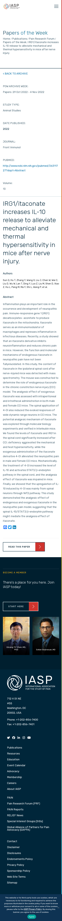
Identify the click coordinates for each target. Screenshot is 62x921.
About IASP (14, 789)
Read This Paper (19, 547)
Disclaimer (13, 847)
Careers (11, 783)
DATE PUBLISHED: (14, 123)
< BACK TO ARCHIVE (15, 73)
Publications (14, 747)
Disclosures (14, 853)
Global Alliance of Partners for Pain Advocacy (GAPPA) (28, 828)
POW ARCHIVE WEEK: (15, 86)
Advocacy (13, 771)
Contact (12, 841)
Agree (31, 917)
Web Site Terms (16, 876)
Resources (13, 753)
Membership (14, 777)
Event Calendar (16, 765)
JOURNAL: (9, 141)
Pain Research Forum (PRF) (23, 803)
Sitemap (12, 882)
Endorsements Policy (20, 859)
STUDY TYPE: (11, 104)
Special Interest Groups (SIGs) (25, 821)
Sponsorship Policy (18, 871)
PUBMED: (9, 160)
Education (13, 759)
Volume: (8, 183)
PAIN (10, 797)
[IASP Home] (12, 6)
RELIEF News (15, 815)
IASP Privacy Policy (33, 909)
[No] (58, 907)
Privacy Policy (15, 865)
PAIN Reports (15, 809)
